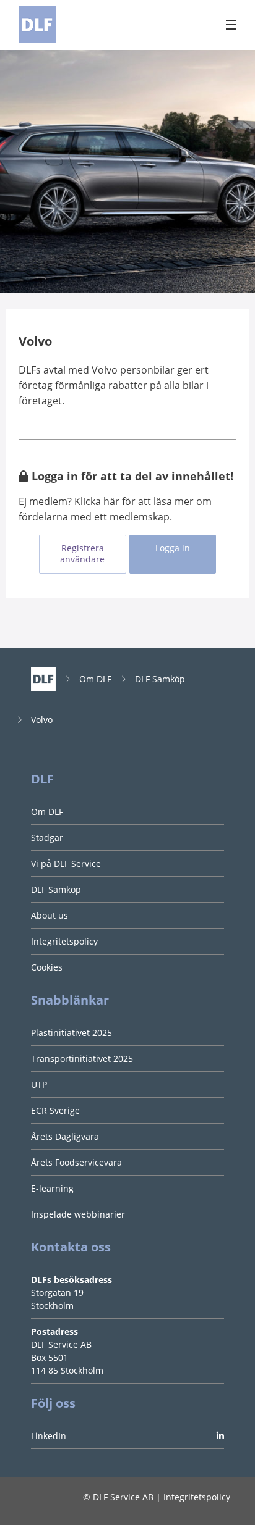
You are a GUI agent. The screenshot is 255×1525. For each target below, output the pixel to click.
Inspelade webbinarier (78, 1214)
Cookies (47, 967)
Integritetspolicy (64, 941)
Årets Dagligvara (65, 1136)
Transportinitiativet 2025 (82, 1058)
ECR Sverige (55, 1110)
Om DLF (95, 679)
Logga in (172, 548)
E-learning (52, 1188)
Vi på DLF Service (66, 863)
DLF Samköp (160, 679)
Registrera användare (82, 553)
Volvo (42, 720)
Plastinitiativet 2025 (71, 1032)
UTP (39, 1084)
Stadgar (47, 837)
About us (49, 915)
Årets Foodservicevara (76, 1162)
